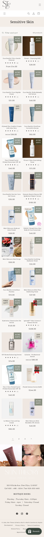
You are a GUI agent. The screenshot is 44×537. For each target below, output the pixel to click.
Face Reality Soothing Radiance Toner (32, 260)
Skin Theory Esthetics (14, 522)
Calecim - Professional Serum (32, 355)
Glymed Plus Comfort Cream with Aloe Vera (12, 127)
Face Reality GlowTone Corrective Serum (32, 127)
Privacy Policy (20, 525)
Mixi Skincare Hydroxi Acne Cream (11, 229)
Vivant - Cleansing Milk (32, 58)
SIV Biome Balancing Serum (12, 355)
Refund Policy (15, 529)
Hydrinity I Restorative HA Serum (11, 321)
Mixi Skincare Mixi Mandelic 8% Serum (32, 422)
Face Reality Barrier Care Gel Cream (12, 195)
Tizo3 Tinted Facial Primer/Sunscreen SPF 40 (12, 161)
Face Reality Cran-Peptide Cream (12, 93)
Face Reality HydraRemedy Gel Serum (32, 93)
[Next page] (31, 438)
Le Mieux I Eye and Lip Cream (12, 422)
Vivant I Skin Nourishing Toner (32, 161)
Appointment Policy (23, 532)
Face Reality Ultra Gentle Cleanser (12, 59)
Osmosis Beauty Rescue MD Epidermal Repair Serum (32, 195)
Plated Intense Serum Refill (32, 387)
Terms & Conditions (33, 525)
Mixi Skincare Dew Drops (12, 259)
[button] (39, 4)
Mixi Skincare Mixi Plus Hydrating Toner (32, 291)
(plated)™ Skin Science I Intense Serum (32, 321)
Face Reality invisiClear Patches (11, 291)
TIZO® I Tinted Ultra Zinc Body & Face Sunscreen (32, 229)
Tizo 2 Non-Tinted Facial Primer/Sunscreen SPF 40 (12, 388)
